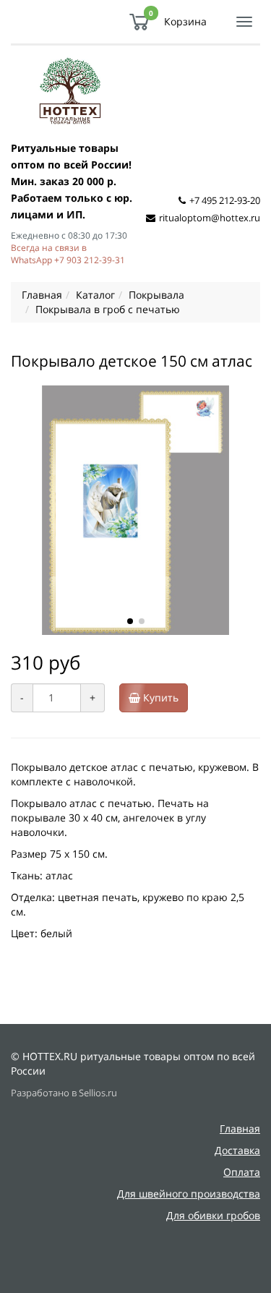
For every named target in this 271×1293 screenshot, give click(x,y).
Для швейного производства (188, 1193)
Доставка (237, 1150)
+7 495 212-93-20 (224, 200)
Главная (240, 1128)
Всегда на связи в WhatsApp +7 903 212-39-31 (68, 253)
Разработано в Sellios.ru (64, 1093)
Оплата (241, 1172)
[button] (130, 621)
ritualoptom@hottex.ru (209, 217)
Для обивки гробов (213, 1215)
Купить (159, 697)
